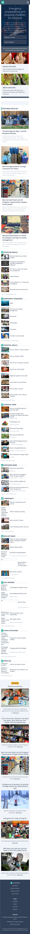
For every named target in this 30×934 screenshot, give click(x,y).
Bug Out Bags (9, 536)
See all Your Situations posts (8, 656)
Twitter (15, 904)
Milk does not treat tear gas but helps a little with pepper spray (15, 849)
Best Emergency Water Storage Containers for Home (14, 167)
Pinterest (15, 909)
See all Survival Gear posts (8, 460)
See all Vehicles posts (6, 675)
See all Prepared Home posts (8, 494)
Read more (16, 713)
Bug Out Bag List (9, 42)
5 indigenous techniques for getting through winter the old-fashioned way (15, 786)
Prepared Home (10, 465)
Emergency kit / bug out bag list (15, 818)
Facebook (15, 901)
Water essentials (9, 88)
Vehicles (7, 661)
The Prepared (2, 2)
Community (8, 498)
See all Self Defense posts (7, 626)
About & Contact (15, 891)
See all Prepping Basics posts (8, 294)
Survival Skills (10, 345)
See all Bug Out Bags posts (8, 578)
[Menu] (28, 2)
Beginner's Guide (10, 37)
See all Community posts (7, 531)
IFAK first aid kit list (15, 686)
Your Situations (10, 630)
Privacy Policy (15, 893)
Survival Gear (9, 405)
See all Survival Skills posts (8, 400)
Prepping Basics (10, 252)
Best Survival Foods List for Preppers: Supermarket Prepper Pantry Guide (14, 202)
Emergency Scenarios (13, 299)
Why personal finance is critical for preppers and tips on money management (14, 238)
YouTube (15, 906)
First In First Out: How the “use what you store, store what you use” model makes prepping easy (15, 720)
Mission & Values (15, 888)
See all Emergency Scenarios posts (10, 340)
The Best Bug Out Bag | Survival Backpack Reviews (14, 132)
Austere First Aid (9, 66)
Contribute (15, 885)
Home (15, 883)
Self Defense (8, 582)
